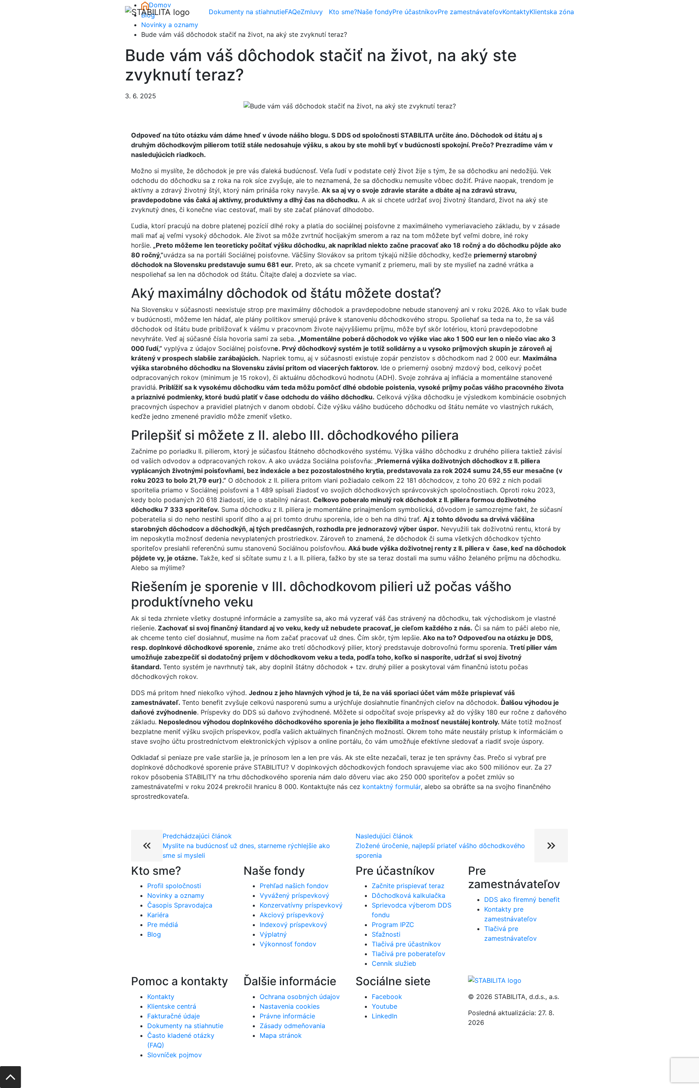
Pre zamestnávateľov (470, 12)
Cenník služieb (394, 963)
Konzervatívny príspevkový (301, 905)
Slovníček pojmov (174, 1055)
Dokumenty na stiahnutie (247, 12)
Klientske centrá (171, 1006)
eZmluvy (310, 12)
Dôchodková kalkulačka (408, 895)
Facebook (387, 997)
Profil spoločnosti (174, 886)
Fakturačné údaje (173, 1016)
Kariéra (158, 915)
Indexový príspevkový (293, 924)
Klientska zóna (552, 12)
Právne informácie (287, 1016)
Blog (154, 934)
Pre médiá (162, 924)
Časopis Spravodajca (179, 905)
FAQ (291, 12)
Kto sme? (343, 12)
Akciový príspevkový (292, 915)
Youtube (384, 1006)
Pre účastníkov (415, 12)
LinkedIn (384, 1016)
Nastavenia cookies (290, 1006)
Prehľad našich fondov (294, 886)
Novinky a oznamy (169, 25)
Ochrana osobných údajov (300, 997)
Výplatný (273, 934)
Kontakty (516, 12)
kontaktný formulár (391, 787)
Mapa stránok (281, 1035)
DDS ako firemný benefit (522, 899)
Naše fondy (374, 12)
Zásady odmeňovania (292, 1026)
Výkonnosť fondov (288, 944)
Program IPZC (393, 924)
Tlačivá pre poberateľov (408, 954)
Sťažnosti (386, 934)
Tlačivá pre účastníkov (406, 944)
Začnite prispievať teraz (408, 886)
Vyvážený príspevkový (294, 895)
